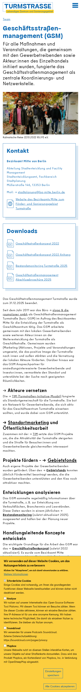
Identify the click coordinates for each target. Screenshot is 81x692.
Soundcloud (13, 628)
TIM (35, 434)
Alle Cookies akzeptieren (60, 686)
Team (6, 19)
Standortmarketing (28, 422)
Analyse (11, 598)
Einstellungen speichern (53, 673)
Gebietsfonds (62, 460)
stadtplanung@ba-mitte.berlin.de (41, 192)
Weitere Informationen (16, 574)
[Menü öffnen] (75, 5)
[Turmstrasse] (28, 7)
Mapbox (11, 646)
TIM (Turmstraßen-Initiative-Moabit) (36, 396)
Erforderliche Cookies (19, 581)
